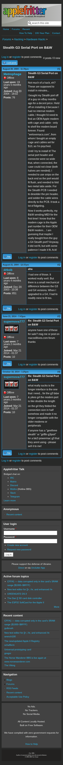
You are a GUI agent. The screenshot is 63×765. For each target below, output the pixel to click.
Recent (26, 29)
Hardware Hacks (35, 39)
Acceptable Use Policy (17, 696)
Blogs (9, 679)
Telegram (15, 496)
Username (10, 528)
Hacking (18, 39)
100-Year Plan (42, 33)
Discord (14, 485)
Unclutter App (38, 567)
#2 (58, 264)
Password (10, 537)
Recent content (14, 514)
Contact (56, 33)
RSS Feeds (12, 688)
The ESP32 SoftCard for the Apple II (25, 602)
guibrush (8, 628)
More (56, 607)
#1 (58, 69)
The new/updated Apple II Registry (22, 641)
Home (6, 29)
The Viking (9, 665)
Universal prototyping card (17, 649)
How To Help (25, 33)
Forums (16, 29)
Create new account (17, 545)
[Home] (24, 16)
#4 (58, 371)
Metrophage (12, 74)
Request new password (19, 549)
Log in (5, 57)
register (16, 57)
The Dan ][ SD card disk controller (24, 598)
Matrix (13, 481)
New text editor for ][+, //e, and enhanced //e (29, 589)
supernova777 (14, 321)
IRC (12, 477)
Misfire (13, 489)
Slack (13, 492)
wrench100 (10, 636)
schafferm (9, 645)
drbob (8, 270)
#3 (58, 316)
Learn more (10, 500)
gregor (7, 653)
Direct (21, 567)
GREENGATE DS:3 (17, 593)
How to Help (31, 744)
